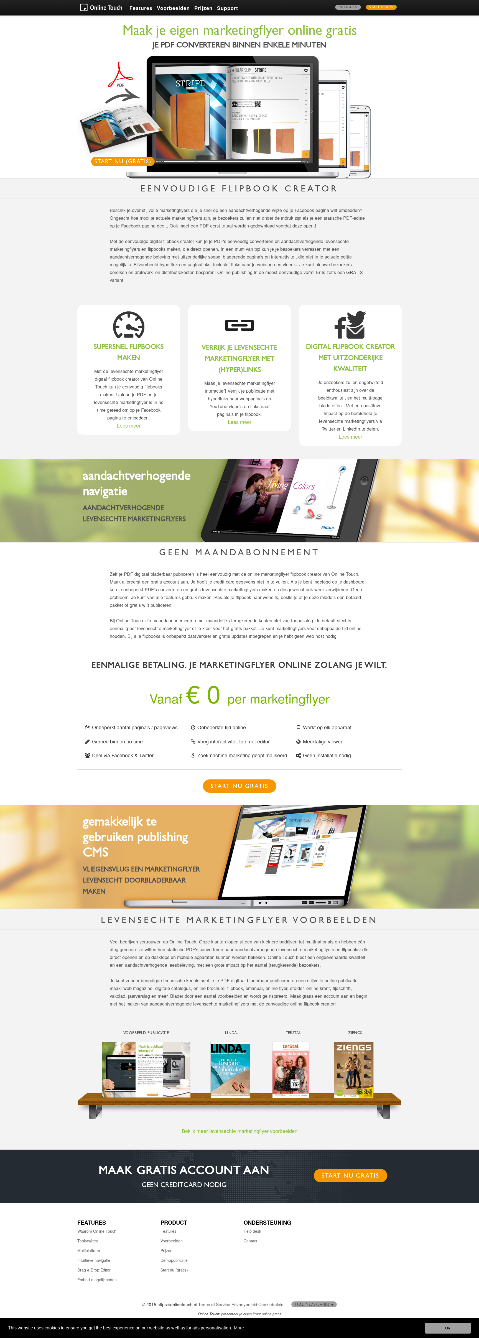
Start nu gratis (240, 787)
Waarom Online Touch (96, 1231)
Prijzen (203, 8)
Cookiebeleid (271, 1304)
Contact (250, 1241)
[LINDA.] (231, 1070)
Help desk (252, 1231)
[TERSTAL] (293, 1070)
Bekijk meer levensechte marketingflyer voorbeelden (239, 1130)
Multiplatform (88, 1250)
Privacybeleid (244, 1304)
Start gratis (381, 7)
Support (227, 8)
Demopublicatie (174, 1260)
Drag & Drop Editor (94, 1270)
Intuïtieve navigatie (93, 1260)
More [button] (239, 1328)
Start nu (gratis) (123, 162)
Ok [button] (447, 1328)
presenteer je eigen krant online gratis (251, 1313)
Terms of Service (214, 1304)
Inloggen (348, 7)
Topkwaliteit (87, 1241)
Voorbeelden (173, 8)
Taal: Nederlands (313, 1305)
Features (140, 8)
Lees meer (129, 425)
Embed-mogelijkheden (97, 1279)
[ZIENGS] (355, 1070)
